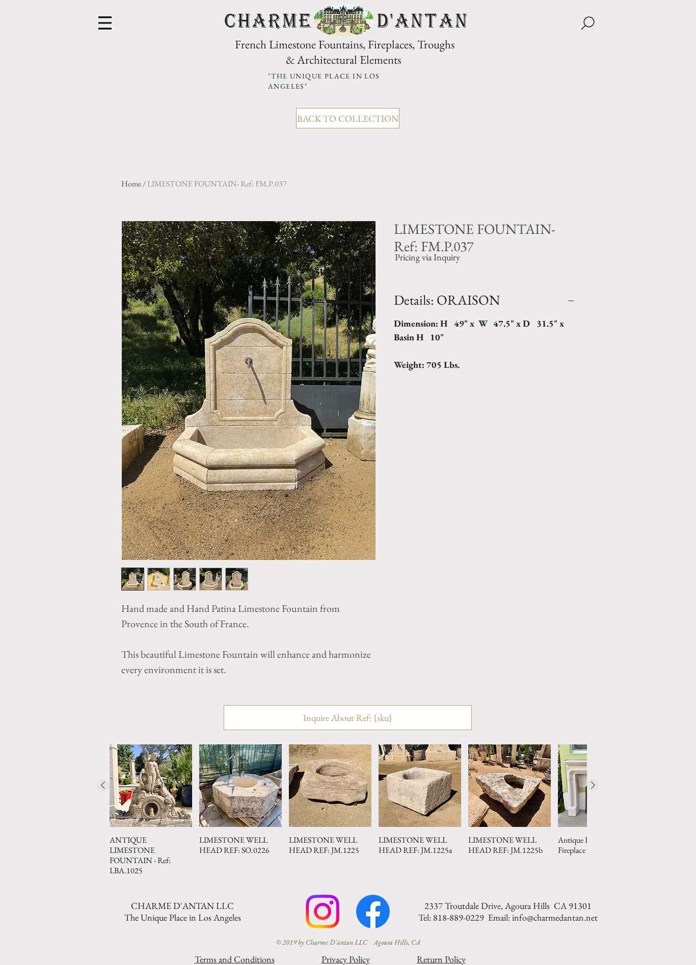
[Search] (587, 23)
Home (131, 183)
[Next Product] (593, 785)
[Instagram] (322, 911)
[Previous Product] (103, 785)
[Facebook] (373, 911)
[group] (348, 810)
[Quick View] (151, 785)
